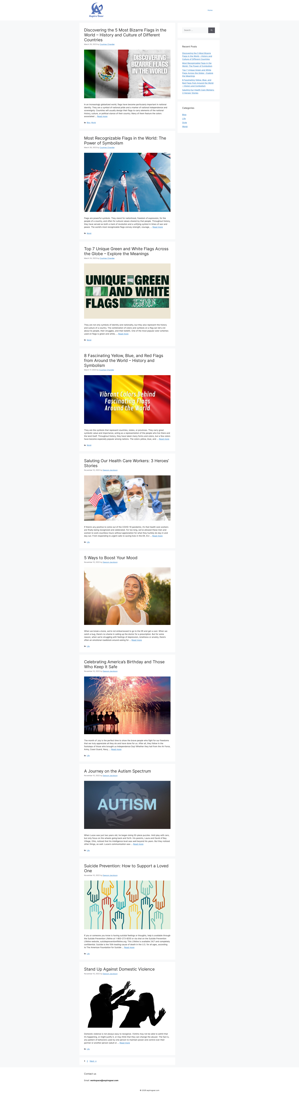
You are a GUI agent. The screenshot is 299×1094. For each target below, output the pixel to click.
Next (93, 1061)
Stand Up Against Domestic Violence (119, 969)
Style (184, 122)
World (93, 123)
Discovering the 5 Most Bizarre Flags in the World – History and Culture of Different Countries (125, 34)
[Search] (211, 30)
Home (210, 10)
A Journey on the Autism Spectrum (117, 771)
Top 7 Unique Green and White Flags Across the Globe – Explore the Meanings (126, 251)
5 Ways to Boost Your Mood (110, 557)
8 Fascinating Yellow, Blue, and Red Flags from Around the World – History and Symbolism (123, 360)
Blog (88, 123)
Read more (102, 116)
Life (88, 542)
